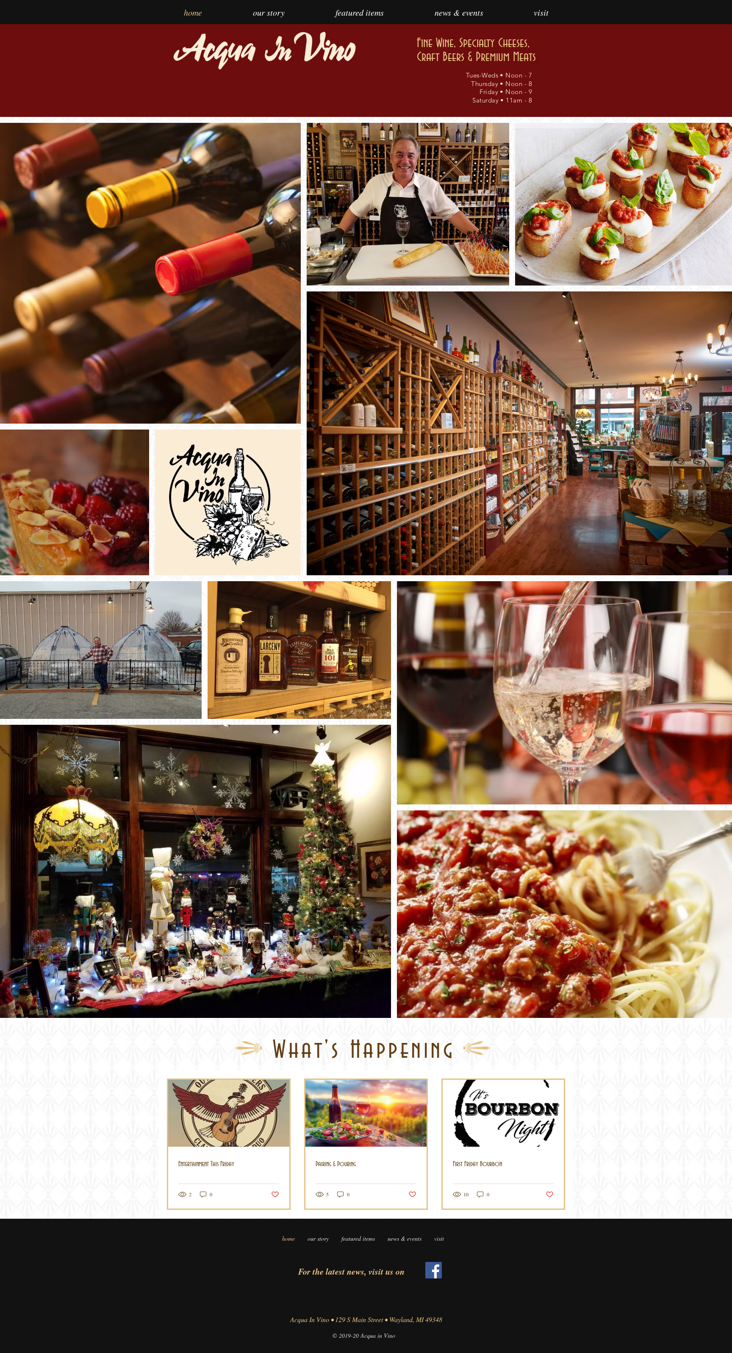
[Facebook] (433, 1270)
